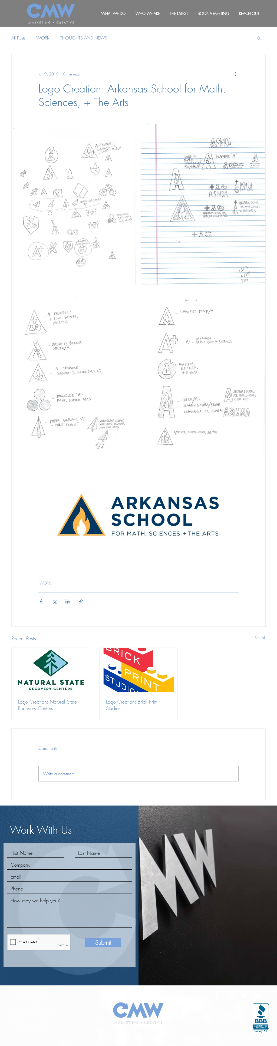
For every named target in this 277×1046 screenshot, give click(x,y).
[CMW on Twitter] (244, 994)
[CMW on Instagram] (230, 994)
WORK (43, 38)
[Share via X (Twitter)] (54, 601)
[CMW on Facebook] (217, 994)
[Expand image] (74, 204)
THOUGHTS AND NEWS (83, 38)
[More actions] (235, 74)
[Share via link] (80, 601)
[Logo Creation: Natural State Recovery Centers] (51, 670)
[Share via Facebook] (41, 601)
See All (260, 637)
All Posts (18, 38)
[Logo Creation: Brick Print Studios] (139, 670)
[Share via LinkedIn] (67, 601)
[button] (258, 38)
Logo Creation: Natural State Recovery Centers (47, 704)
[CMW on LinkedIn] (257, 994)
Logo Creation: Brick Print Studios (131, 704)
